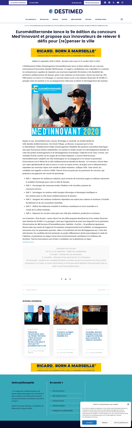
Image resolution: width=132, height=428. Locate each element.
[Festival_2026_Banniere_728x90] (66, 52)
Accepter (89, 422)
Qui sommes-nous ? (60, 396)
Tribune (30, 352)
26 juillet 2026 (92, 329)
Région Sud (44, 19)
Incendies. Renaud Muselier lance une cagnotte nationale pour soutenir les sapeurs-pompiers (94, 336)
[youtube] (118, 2)
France (55, 19)
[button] (128, 404)
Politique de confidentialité (63, 410)
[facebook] (105, 2)
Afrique (88, 19)
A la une (34, 351)
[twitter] (114, 2)
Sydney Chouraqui (18, 406)
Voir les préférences (121, 422)
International (100, 19)
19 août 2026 (33, 329)
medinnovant (28, 242)
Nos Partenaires (93, 3)
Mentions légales (59, 406)
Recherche (78, 3)
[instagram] (122, 2)
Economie (40, 351)
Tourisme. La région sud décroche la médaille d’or (65, 334)
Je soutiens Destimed (18, 3)
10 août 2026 (62, 329)
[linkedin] (109, 2)
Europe (64, 19)
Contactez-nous (58, 401)
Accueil (26, 25)
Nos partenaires (58, 391)
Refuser (105, 422)
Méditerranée (76, 19)
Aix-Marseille (31, 19)
